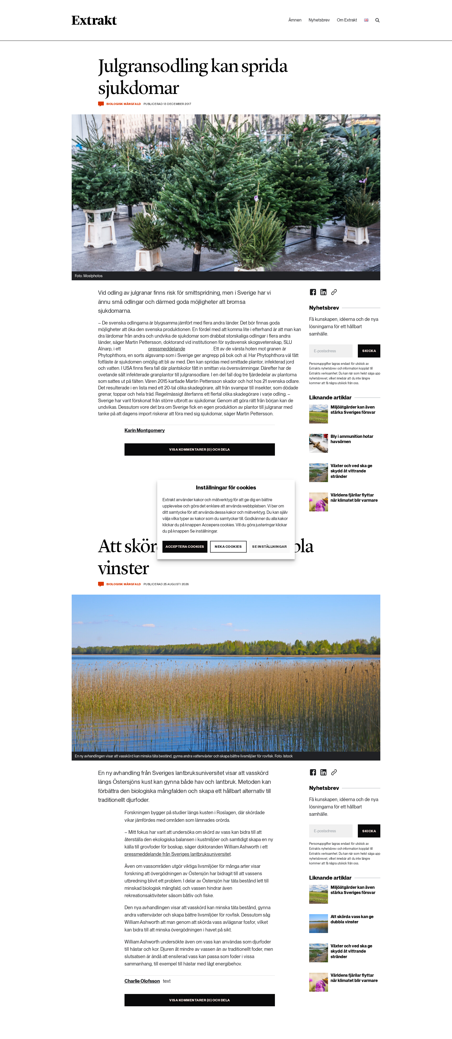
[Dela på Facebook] (313, 292)
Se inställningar (269, 547)
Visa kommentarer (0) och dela (199, 449)
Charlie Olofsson (142, 981)
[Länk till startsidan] (94, 22)
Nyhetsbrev (319, 20)
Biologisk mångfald (123, 104)
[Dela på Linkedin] (323, 292)
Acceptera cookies (185, 547)
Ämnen (295, 20)
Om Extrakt (347, 20)
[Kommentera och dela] (101, 104)
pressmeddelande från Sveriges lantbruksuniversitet (178, 854)
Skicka (369, 351)
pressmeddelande (166, 348)
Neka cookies (228, 547)
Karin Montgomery (145, 430)
